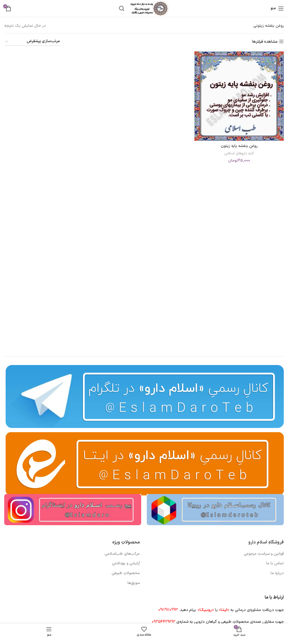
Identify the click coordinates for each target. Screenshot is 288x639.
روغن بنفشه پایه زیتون (239, 146)
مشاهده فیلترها (265, 41)
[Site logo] (149, 8)
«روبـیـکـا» (206, 610)
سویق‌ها (133, 583)
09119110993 (168, 610)
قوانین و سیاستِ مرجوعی (264, 554)
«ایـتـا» (224, 610)
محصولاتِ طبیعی (126, 573)
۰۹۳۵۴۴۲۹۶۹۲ (163, 622)
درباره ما (277, 573)
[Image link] (215, 509)
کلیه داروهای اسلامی (239, 153)
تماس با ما (275, 563)
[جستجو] (121, 8)
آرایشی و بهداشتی (126, 563)
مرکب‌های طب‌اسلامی (122, 554)
